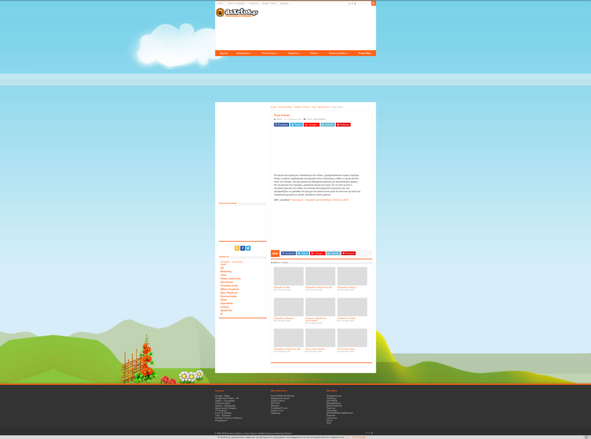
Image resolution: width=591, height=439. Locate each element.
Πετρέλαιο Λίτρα (229, 285)
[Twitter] (355, 3)
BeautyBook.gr (334, 403)
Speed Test (226, 310)
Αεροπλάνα (226, 303)
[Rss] (349, 3)
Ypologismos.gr (334, 395)
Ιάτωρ (329, 420)
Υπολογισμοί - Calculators (303, 199)
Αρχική (273, 107)
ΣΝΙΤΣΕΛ (275, 403)
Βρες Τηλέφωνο (229, 292)
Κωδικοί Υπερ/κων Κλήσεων (228, 418)
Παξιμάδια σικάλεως (346, 287)
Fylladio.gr (332, 398)
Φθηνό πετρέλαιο (229, 289)
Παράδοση (253, 3)
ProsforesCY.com (279, 408)
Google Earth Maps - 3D (227, 398)
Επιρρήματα (221, 420)
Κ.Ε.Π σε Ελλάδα (223, 413)
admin (279, 119)
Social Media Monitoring (282, 395)
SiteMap (261, 433)
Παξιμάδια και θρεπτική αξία (319, 287)
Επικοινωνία (271, 433)
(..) (347, 437)
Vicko (223, 275)
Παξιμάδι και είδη (282, 287)
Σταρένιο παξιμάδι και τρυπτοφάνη (316, 319)
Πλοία (223, 299)
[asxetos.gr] (237, 12)
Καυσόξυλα (226, 282)
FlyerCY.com (277, 410)
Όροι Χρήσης (251, 433)
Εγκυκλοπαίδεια (285, 107)
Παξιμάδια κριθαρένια (284, 318)
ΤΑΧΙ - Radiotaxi (223, 415)
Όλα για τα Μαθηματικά (299, 379)
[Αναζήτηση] (373, 3)
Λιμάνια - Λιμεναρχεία (225, 405)
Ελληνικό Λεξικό (222, 403)
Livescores (332, 418)
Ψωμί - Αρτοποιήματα (321, 107)
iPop (329, 423)
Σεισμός (224, 306)
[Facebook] (352, 3)
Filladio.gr (275, 413)
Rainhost (331, 415)
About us (241, 433)
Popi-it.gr (283, 379)
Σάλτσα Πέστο (278, 400)
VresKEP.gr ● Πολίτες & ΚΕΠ (333, 199)
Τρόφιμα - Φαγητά (301, 107)
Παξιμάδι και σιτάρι (346, 318)
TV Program (221, 410)
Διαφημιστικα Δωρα (280, 398)
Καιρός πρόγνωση (230, 278)
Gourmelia (332, 410)
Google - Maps (222, 395)
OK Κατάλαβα (359, 437)
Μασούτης (226, 271)
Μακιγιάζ (275, 405)
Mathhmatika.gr (334, 405)
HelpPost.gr (273, 379)
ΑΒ (222, 268)
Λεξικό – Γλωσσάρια (236, 3)
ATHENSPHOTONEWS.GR (340, 413)
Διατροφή (284, 3)
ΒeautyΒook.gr (317, 379)
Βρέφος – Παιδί (269, 3)
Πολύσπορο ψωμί (346, 349)
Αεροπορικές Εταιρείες (226, 408)
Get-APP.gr (332, 400)
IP (221, 314)
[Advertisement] (317, 28)
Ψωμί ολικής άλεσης (315, 349)
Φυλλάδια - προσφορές (231, 262)
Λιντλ (223, 264)
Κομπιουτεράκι (228, 296)
